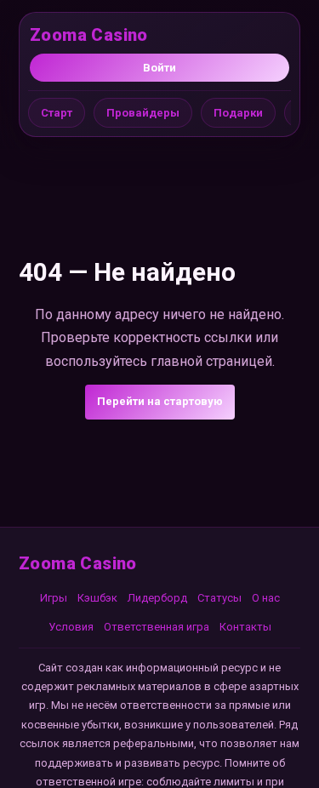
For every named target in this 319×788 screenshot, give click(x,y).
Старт (56, 112)
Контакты (245, 626)
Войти (159, 67)
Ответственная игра (156, 626)
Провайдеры (142, 112)
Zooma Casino (89, 35)
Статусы (219, 597)
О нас (266, 597)
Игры (53, 597)
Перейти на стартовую (160, 401)
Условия (71, 626)
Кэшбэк (97, 597)
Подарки (238, 112)
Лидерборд (157, 597)
